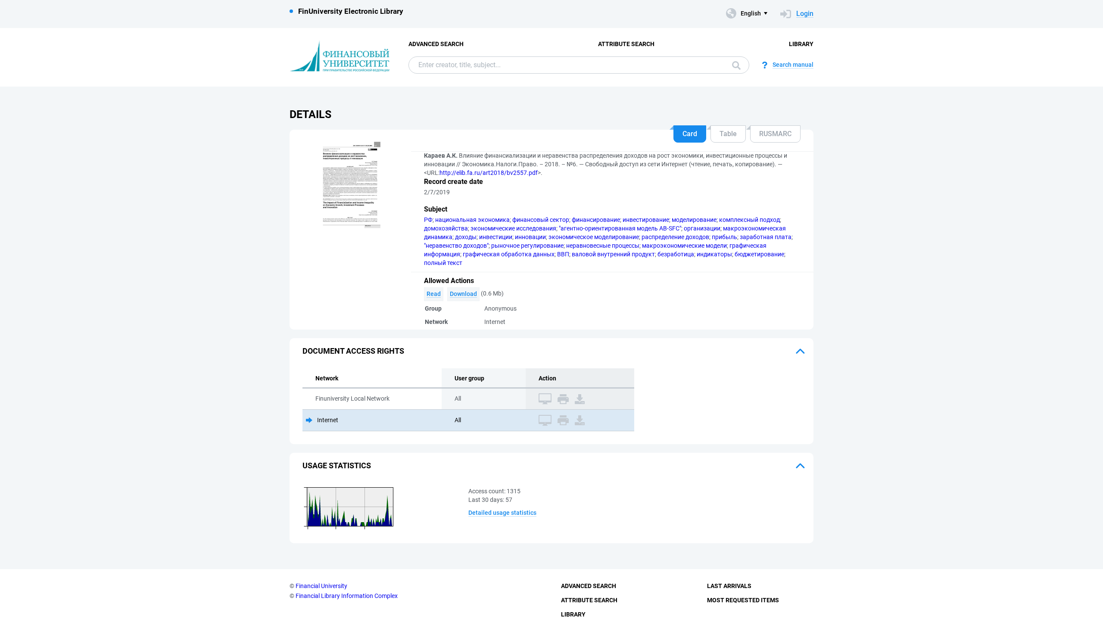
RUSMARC (775, 134)
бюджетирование (759, 254)
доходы (466, 236)
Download (463, 293)
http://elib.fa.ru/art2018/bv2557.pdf (488, 172)
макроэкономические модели (684, 245)
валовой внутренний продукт (613, 254)
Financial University (321, 585)
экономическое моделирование (593, 236)
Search (734, 65)
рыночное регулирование (527, 245)
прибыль (724, 236)
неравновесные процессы (602, 245)
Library (801, 43)
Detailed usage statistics (502, 512)
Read (434, 293)
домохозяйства (446, 228)
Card (689, 134)
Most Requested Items (743, 600)
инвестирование (646, 219)
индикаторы (714, 254)
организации (702, 228)
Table (728, 134)
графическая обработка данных (509, 254)
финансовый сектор (540, 219)
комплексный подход (749, 219)
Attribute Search (626, 43)
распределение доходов (675, 236)
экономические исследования (513, 228)
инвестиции (495, 236)
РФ (428, 219)
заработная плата (765, 236)
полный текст (443, 262)
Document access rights (353, 350)
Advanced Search (436, 43)
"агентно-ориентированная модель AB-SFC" (620, 228)
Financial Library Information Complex (347, 595)
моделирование (694, 219)
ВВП (563, 254)
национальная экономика (472, 219)
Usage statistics (336, 465)
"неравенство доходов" (456, 245)
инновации (530, 236)
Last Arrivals (729, 585)
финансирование (596, 219)
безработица (675, 254)
